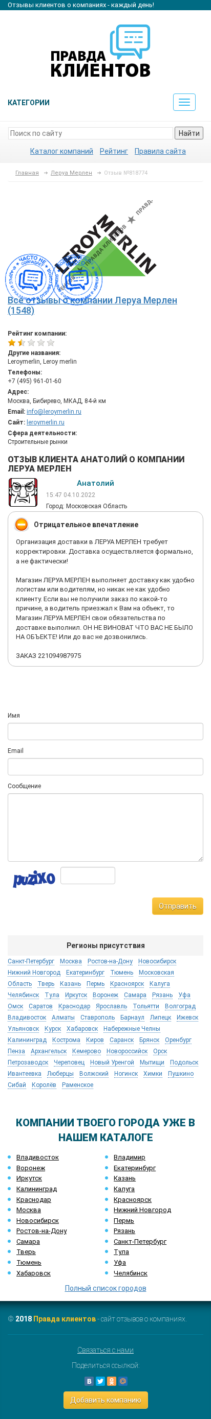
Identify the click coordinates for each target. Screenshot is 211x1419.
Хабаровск (33, 1273)
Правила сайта (160, 151)
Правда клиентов (64, 1319)
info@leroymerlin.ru (54, 411)
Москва (28, 1210)
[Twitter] (100, 1381)
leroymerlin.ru (46, 422)
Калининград (36, 1189)
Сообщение (24, 786)
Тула (121, 1252)
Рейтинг (114, 151)
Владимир (129, 1157)
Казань (125, 1178)
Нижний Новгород (142, 1210)
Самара (28, 1241)
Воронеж (30, 1168)
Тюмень (28, 1262)
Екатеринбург (135, 1168)
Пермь (124, 1220)
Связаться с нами (105, 1350)
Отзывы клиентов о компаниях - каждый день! (81, 5)
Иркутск (29, 1178)
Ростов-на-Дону (41, 1231)
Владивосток (37, 1157)
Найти (189, 133)
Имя (14, 715)
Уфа (120, 1262)
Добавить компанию (105, 1400)
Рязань (124, 1231)
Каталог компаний (61, 151)
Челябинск (130, 1273)
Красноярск (133, 1199)
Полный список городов (105, 1288)
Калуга (124, 1189)
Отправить (178, 906)
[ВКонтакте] (89, 1381)
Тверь (26, 1252)
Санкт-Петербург (140, 1241)
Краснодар (33, 1199)
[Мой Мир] (123, 1381)
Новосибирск (37, 1220)
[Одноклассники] (111, 1381)
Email (16, 750)
